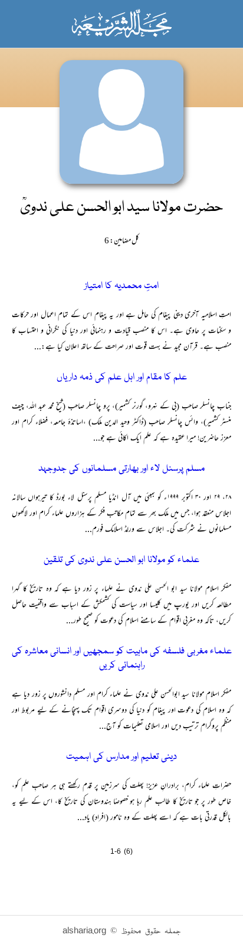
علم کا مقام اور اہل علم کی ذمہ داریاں (122, 378)
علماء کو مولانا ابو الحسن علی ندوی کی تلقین (121, 560)
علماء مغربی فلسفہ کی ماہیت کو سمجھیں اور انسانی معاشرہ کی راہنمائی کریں (122, 659)
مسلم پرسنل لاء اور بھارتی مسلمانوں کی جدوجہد (121, 469)
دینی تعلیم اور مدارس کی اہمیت (121, 757)
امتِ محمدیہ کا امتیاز (121, 286)
